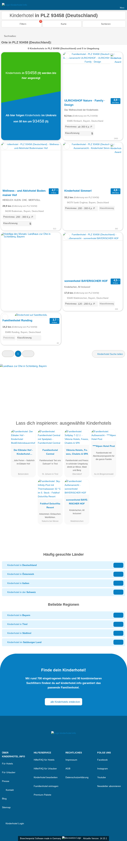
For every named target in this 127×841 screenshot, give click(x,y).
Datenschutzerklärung (76, 777)
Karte (63, 24)
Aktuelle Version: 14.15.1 (95, 838)
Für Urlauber (8, 772)
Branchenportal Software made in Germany (40, 838)
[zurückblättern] (71, 74)
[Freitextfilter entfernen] (111, 4)
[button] (8, 354)
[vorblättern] (114, 74)
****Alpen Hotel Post (104, 446)
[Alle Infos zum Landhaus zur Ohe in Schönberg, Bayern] (63, 387)
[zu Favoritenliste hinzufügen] (67, 56)
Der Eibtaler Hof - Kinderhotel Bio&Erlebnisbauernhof (23, 453)
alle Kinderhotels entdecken (65, 701)
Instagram (102, 768)
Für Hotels (7, 763)
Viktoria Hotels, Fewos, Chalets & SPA (77, 452)
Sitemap (6, 807)
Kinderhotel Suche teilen (110, 354)
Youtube (101, 777)
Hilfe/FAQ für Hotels (44, 759)
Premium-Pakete (42, 794)
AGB (67, 768)
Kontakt (9, 790)
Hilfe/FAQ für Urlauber (45, 768)
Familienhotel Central (50, 452)
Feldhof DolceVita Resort (50, 505)
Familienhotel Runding (17, 320)
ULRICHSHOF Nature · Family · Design (84, 102)
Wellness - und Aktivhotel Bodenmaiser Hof (24, 193)
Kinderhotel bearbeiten (46, 777)
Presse (5, 781)
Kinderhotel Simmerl (78, 190)
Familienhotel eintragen (46, 786)
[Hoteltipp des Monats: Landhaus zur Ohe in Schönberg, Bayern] (31, 236)
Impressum (71, 759)
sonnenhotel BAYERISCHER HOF (86, 281)
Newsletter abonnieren (109, 786)
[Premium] (120, 426)
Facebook (102, 759)
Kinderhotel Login (14, 823)
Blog (4, 798)
